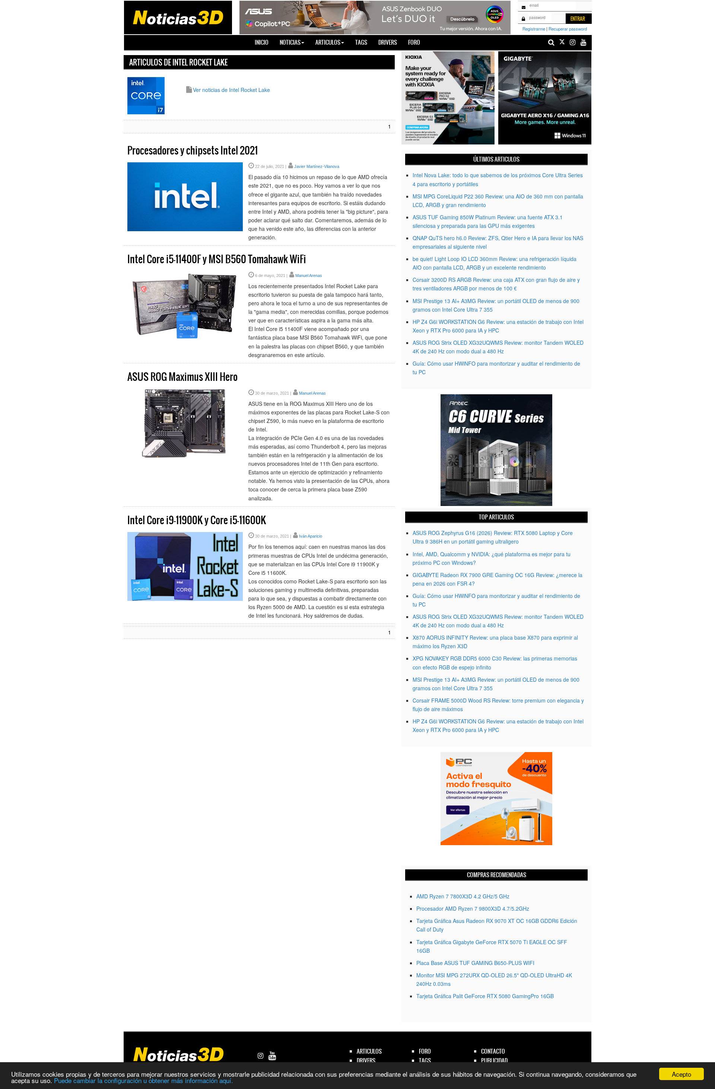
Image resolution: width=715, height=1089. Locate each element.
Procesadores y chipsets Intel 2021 (192, 150)
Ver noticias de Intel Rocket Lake (231, 89)
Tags (361, 42)
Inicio (264, 42)
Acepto (681, 1074)
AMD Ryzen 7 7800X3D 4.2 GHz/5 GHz (462, 896)
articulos (369, 1051)
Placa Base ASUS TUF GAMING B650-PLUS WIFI (475, 963)
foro (425, 1051)
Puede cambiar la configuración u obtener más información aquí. (143, 1080)
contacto (493, 1051)
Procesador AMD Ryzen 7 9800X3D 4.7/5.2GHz (472, 908)
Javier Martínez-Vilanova (316, 166)
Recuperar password (568, 29)
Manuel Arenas (308, 275)
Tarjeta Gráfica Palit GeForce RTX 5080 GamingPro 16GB (485, 996)
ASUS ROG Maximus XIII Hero (182, 376)
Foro (414, 42)
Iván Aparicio (310, 536)
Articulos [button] (327, 42)
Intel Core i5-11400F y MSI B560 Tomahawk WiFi (216, 259)
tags (425, 1060)
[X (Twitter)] (562, 42)
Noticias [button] (290, 42)
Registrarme (533, 29)
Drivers (387, 42)
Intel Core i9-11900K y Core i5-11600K (196, 520)
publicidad (494, 1060)
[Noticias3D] (177, 16)
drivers (366, 1060)
